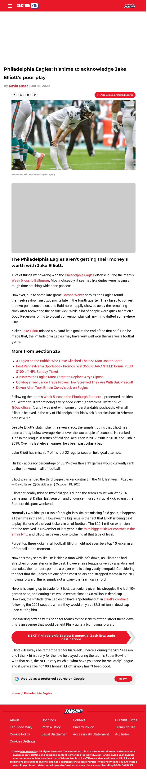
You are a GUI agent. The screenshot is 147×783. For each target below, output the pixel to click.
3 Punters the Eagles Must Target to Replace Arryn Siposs (59, 377)
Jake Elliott (30, 331)
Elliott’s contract (116, 599)
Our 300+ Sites (126, 720)
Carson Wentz (73, 295)
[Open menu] (10, 5)
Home (15, 693)
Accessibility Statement (91, 734)
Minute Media (28, 751)
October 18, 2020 (68, 484)
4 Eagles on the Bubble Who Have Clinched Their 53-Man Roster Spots (69, 361)
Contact (79, 720)
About (14, 720)
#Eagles (127, 479)
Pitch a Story (51, 727)
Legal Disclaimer (54, 734)
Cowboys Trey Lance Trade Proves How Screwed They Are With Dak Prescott (74, 382)
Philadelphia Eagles (79, 275)
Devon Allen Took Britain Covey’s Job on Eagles (52, 388)
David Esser (18, 86)
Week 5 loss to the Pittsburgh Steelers (72, 397)
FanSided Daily (21, 727)
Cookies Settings (22, 741)
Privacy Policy (83, 727)
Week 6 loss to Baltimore (30, 280)
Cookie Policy (20, 734)
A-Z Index (122, 734)
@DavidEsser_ (22, 407)
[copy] (35, 94)
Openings (49, 720)
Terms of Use (125, 727)
